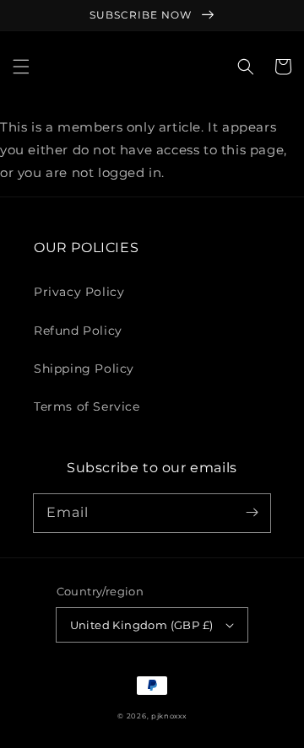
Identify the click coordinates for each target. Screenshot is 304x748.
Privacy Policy (79, 291)
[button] (21, 66)
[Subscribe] (251, 512)
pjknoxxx (169, 716)
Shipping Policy (84, 368)
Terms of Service (87, 406)
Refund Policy (78, 330)
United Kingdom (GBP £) (142, 625)
